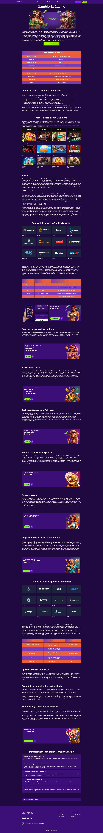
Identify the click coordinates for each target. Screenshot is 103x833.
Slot (73, 129)
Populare (28, 129)
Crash (58, 129)
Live (43, 129)
